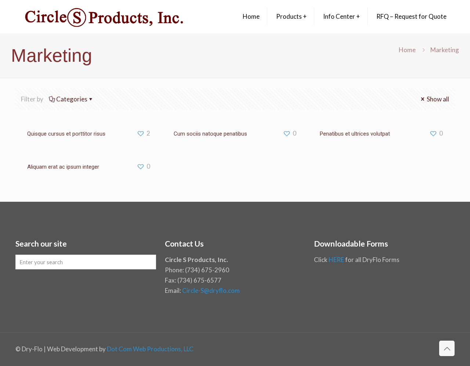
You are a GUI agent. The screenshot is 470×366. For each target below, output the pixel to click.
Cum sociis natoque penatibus (210, 133)
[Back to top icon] (447, 348)
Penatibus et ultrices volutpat (355, 133)
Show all (437, 99)
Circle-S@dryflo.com (211, 290)
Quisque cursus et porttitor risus (66, 133)
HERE (336, 259)
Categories (71, 99)
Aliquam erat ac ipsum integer (63, 167)
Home (407, 50)
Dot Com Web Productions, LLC (150, 349)
